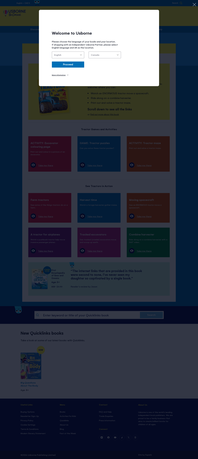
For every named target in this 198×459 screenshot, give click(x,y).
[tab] (60, 75)
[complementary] (99, 229)
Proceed (68, 64)
